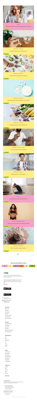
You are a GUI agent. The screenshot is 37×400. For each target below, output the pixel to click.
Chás (5, 368)
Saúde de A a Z (7, 365)
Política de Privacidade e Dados (9, 387)
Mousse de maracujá (8, 356)
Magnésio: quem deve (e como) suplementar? (18, 124)
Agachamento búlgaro (8, 323)
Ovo (5, 341)
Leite (5, 343)
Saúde (18, 24)
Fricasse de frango (7, 361)
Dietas (6, 371)
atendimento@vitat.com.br (7, 300)
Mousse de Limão (7, 351)
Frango (6, 346)
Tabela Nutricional (8, 335)
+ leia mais (6, 29)
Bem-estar (21, 48)
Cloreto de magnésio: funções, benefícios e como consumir (18, 100)
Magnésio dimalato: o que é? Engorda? (18, 174)
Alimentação (15, 48)
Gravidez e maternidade (16, 221)
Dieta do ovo (7, 310)
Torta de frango (7, 359)
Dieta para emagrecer (8, 315)
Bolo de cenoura (7, 353)
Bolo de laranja (7, 358)
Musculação (6, 328)
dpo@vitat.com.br (7, 393)
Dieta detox (6, 313)
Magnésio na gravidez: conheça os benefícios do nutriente (18, 223)
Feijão (6, 338)
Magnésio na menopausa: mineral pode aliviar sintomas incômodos (18, 26)
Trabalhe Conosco (6, 301)
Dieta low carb (7, 308)
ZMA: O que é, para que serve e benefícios (18, 248)
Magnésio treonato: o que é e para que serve (18, 51)
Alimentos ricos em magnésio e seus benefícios (18, 75)
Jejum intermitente (7, 316)
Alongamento (7, 326)
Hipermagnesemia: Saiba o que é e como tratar (18, 198)
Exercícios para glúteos (8, 331)
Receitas (6, 350)
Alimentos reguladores (8, 318)
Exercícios (6, 369)
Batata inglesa (7, 340)
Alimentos (6, 366)
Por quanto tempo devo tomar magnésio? (18, 149)
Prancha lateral (7, 325)
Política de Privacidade (8, 388)
